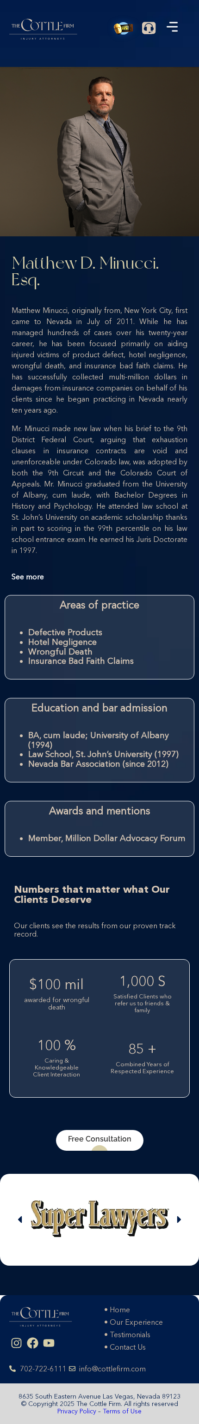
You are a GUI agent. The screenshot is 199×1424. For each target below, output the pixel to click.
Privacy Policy (77, 1411)
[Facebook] (32, 1343)
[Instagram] (16, 1343)
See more (28, 576)
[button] (19, 1220)
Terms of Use (122, 1411)
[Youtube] (49, 1343)
